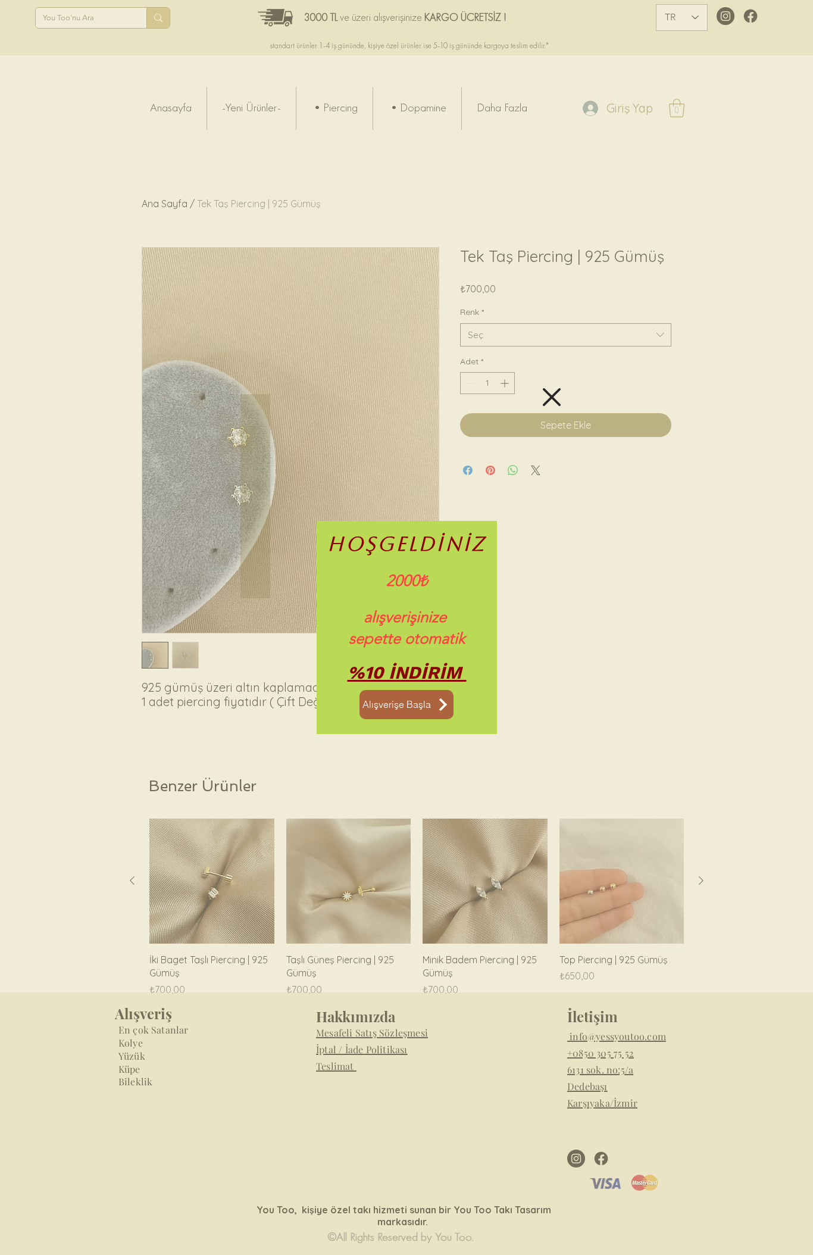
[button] (552, 397)
